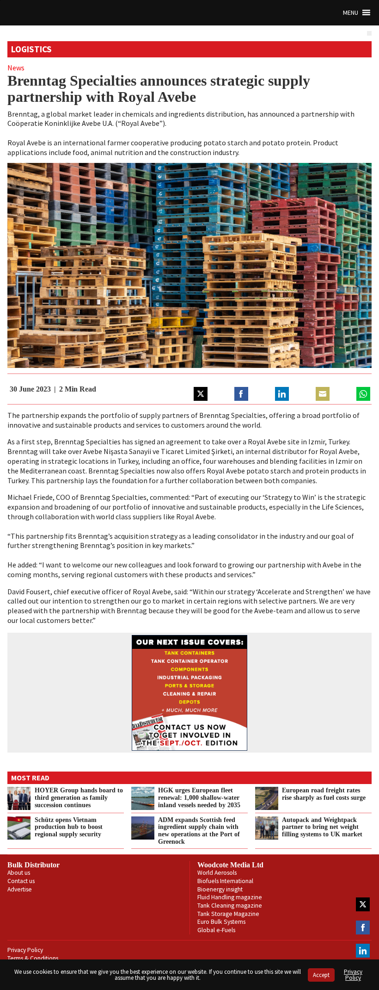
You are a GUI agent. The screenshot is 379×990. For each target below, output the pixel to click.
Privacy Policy (25, 950)
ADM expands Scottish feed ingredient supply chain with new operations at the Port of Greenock (199, 831)
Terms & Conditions (32, 958)
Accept (321, 975)
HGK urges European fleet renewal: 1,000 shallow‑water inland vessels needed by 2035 (199, 797)
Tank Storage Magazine (228, 914)
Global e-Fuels (216, 930)
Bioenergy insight (220, 889)
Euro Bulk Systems (221, 922)
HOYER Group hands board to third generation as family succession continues (79, 797)
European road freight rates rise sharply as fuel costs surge (324, 793)
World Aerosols (217, 873)
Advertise (19, 889)
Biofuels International (225, 881)
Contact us (21, 881)
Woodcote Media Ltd (230, 865)
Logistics (31, 49)
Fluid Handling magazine (229, 897)
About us (18, 873)
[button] (350, 12)
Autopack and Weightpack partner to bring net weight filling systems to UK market (322, 827)
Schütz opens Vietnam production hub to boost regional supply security (69, 827)
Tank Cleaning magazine (229, 905)
